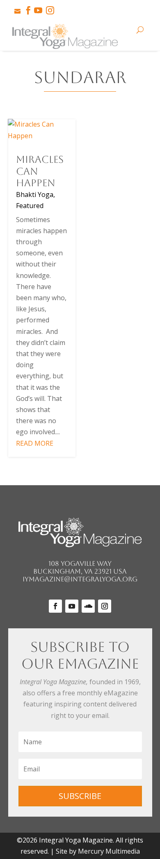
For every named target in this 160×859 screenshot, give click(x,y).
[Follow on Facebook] (55, 606)
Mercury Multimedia (109, 851)
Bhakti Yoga (34, 194)
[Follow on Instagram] (104, 606)
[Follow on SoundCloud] (88, 606)
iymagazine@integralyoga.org (80, 579)
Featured (29, 205)
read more (34, 443)
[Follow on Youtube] (71, 606)
